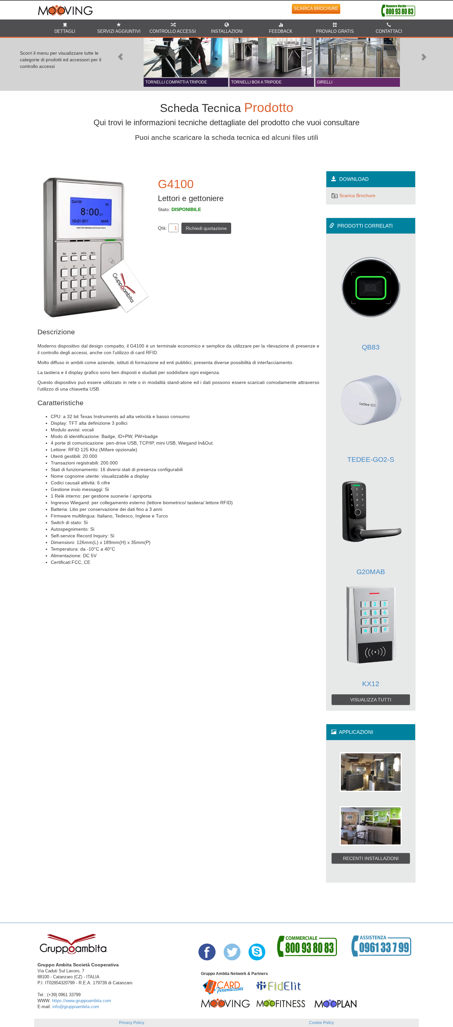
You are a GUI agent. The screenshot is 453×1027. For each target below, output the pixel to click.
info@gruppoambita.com (75, 1006)
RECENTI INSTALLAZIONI (371, 858)
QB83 (371, 347)
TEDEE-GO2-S (370, 459)
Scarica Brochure (356, 195)
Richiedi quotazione (206, 228)
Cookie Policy (321, 1022)
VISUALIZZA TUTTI (370, 699)
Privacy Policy (131, 1022)
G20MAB (370, 571)
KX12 (370, 683)
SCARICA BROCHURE (316, 8)
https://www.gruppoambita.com (81, 1001)
